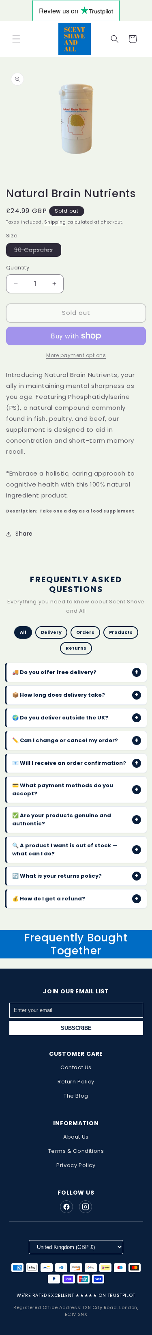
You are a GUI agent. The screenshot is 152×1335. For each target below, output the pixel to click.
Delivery (51, 632)
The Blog (76, 1096)
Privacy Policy (75, 1165)
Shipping (55, 222)
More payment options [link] (76, 355)
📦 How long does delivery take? (75, 695)
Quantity (17, 267)
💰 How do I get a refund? (75, 898)
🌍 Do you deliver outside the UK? (75, 717)
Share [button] (24, 534)
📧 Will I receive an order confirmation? (75, 763)
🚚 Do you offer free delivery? (75, 672)
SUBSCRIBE (76, 1028)
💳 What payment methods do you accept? (75, 789)
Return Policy (76, 1081)
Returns (76, 648)
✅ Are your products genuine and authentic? (75, 819)
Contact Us (76, 1067)
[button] (16, 39)
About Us (76, 1137)
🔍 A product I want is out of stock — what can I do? (75, 849)
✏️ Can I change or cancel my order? (75, 740)
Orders (85, 632)
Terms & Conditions (76, 1151)
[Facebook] (66, 1206)
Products (121, 632)
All (23, 632)
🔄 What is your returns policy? (75, 876)
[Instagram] (85, 1206)
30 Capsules (37, 251)
